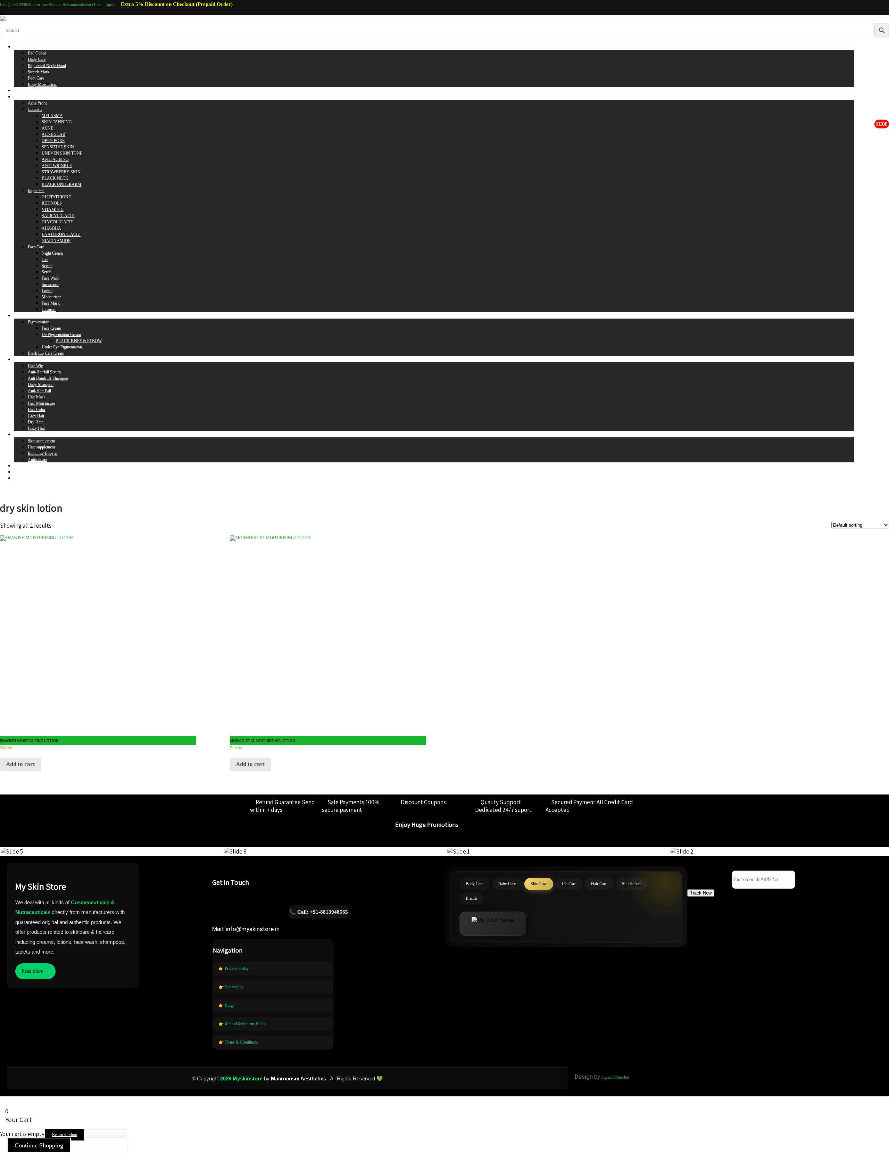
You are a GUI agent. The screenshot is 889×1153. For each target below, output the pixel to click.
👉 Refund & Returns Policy (242, 1023)
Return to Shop (64, 1134)
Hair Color (36, 409)
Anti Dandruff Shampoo (48, 378)
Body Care (23, 46)
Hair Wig (35, 365)
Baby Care (22, 90)
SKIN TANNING (57, 122)
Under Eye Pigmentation (62, 347)
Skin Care (22, 96)
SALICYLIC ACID (58, 215)
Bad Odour (37, 53)
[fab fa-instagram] (1, 12)
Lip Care (21, 315)
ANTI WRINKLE (57, 165)
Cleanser (49, 309)
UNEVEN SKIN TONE (62, 153)
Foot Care (36, 78)
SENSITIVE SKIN (58, 147)
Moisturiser (51, 297)
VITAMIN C (53, 209)
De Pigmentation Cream (61, 334)
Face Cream (51, 328)
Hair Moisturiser (41, 403)
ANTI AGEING (55, 159)
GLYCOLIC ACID (58, 222)
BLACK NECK (55, 178)
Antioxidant (37, 459)
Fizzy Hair (36, 428)
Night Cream (52, 253)
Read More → (35, 971)
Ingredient (36, 190)
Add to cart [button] (20, 764)
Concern (35, 109)
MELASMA (52, 115)
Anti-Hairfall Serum (44, 372)
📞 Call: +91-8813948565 (318, 912)
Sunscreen (50, 284)
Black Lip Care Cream (46, 353)
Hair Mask (36, 397)
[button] (700, 893)
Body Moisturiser (42, 84)
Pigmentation (38, 322)
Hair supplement (41, 447)
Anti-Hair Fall (39, 390)
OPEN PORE (53, 140)
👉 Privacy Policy (233, 968)
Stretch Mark (38, 71)
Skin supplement (41, 440)
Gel (45, 259)
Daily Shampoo (40, 384)
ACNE (47, 128)
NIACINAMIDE (56, 240)
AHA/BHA (51, 228)
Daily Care (36, 59)
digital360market (615, 1077)
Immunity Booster (43, 453)
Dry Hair (35, 422)
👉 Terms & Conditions (238, 1042)
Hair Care (22, 359)
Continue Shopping (39, 1145)
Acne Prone (37, 103)
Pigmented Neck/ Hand (47, 65)
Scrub (46, 272)
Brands (20, 465)
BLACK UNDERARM (61, 184)
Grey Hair (36, 415)
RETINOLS (52, 203)
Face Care (36, 247)
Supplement (23, 434)
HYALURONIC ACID (61, 234)
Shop (881, 123)
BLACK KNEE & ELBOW (79, 340)
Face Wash (50, 278)
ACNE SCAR (53, 134)
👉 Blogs (226, 1005)
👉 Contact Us (230, 987)
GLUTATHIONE (56, 197)
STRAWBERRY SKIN (61, 172)
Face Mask (51, 303)
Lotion (47, 290)
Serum (47, 265)
